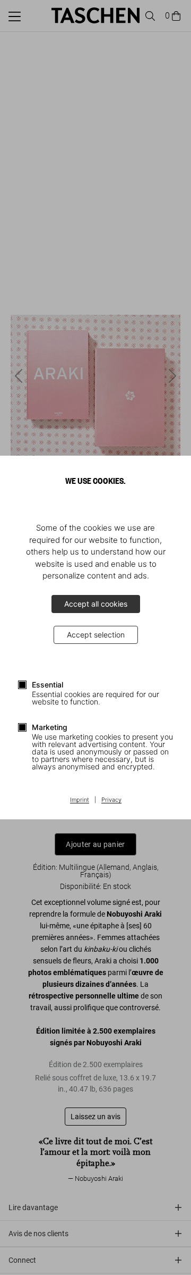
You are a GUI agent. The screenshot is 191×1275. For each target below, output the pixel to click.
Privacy (111, 800)
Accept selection (96, 634)
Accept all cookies (95, 603)
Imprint (79, 800)
